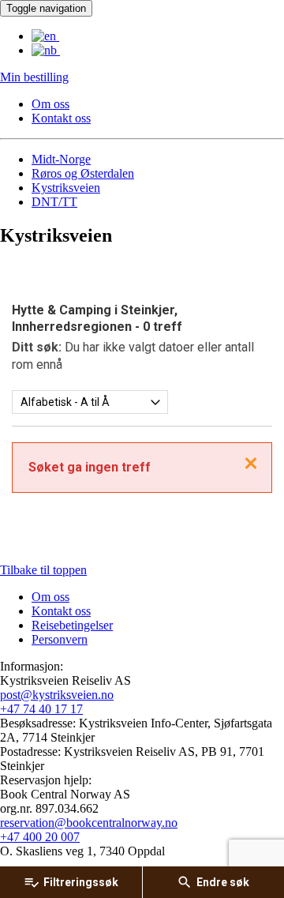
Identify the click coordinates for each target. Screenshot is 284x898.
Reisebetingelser (72, 625)
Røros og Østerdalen (83, 173)
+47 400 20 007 (40, 837)
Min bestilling (34, 77)
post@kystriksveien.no (57, 694)
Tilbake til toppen (43, 570)
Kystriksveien (66, 187)
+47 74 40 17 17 (41, 709)
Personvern (60, 639)
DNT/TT (54, 202)
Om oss (50, 104)
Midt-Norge (61, 159)
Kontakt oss (61, 118)
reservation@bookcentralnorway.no (89, 822)
